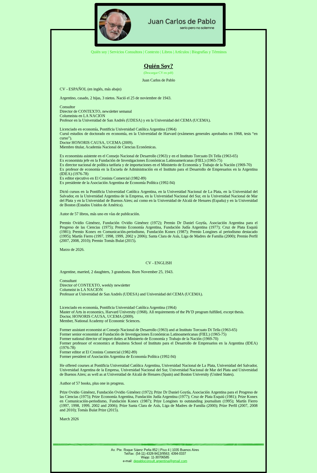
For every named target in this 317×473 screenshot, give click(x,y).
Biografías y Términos (209, 52)
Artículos (182, 52)
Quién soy (99, 52)
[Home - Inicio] (160, 45)
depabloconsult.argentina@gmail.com (160, 461)
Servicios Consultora (126, 52)
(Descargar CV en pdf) (158, 73)
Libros (167, 52)
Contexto (152, 52)
